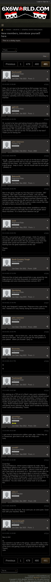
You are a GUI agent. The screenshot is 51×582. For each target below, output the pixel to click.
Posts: (30, 79)
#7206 (46, 273)
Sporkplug (16, 290)
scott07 (15, 448)
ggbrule (15, 107)
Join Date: (15, 79)
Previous (10, 64)
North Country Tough (21, 259)
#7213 (46, 506)
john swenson (18, 142)
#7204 (46, 189)
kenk (14, 221)
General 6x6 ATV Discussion (32, 29)
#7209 (46, 361)
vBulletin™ (37, 578)
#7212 (46, 460)
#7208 (46, 332)
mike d (14, 492)
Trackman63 (17, 378)
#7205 (46, 233)
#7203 (46, 156)
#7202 (46, 119)
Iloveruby (16, 349)
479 (28, 64)
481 (46, 64)
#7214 (46, 533)
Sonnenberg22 (18, 521)
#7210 (46, 390)
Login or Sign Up (42, 1)
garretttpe (16, 417)
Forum (8, 29)
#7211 (46, 431)
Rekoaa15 (16, 176)
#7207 (46, 303)
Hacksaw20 (16, 72)
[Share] (47, 79)
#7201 (46, 84)
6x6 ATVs (16, 29)
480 (37, 64)
